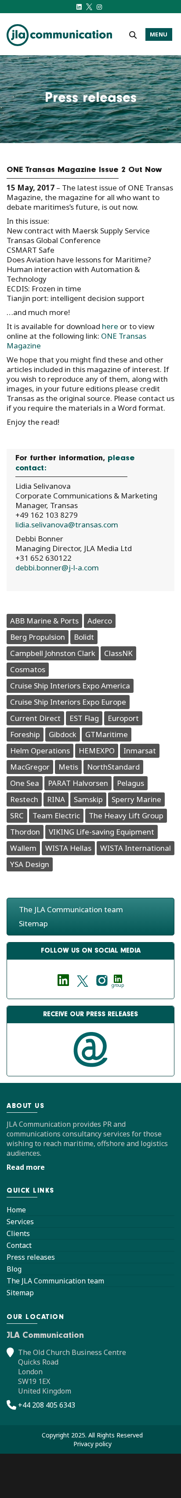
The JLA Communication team (71, 909)
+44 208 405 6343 (46, 1405)
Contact (19, 1245)
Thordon (25, 832)
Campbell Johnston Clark (52, 653)
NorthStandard (113, 767)
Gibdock (62, 734)
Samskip (88, 799)
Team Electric (56, 815)
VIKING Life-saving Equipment (101, 832)
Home (16, 1210)
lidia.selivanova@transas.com (66, 525)
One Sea (24, 783)
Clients (18, 1233)
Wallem (23, 848)
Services (20, 1221)
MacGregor (30, 767)
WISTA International (135, 848)
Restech (24, 799)
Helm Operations (40, 750)
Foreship (25, 734)
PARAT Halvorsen (78, 783)
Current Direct (35, 718)
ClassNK (118, 653)
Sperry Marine (136, 799)
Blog (14, 1269)
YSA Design (29, 864)
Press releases (31, 1257)
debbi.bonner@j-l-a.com (57, 568)
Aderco (99, 621)
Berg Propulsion (37, 637)
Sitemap (33, 923)
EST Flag (84, 718)
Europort (123, 718)
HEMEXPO (97, 750)
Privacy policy (92, 1444)
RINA (56, 799)
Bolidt (84, 637)
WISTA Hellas (68, 848)
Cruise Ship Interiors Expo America (70, 686)
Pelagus (130, 783)
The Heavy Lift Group (126, 815)
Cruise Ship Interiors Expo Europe (68, 702)
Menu (159, 34)
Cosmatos (27, 669)
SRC (17, 815)
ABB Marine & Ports (44, 621)
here (110, 326)
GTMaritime (106, 734)
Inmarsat (139, 750)
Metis (68, 767)
